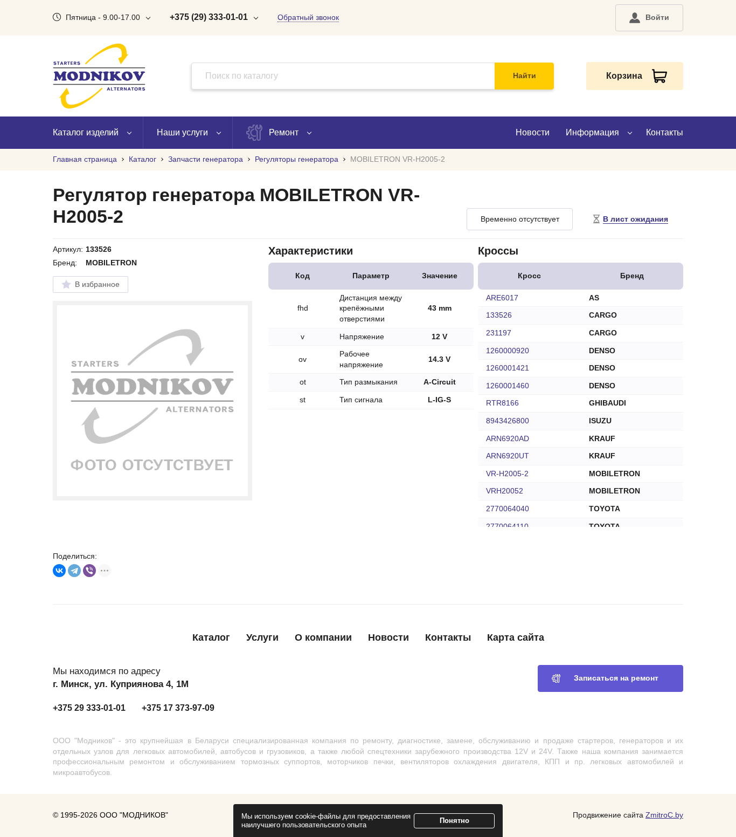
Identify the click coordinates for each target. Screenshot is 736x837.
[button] (649, 17)
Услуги (262, 637)
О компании (323, 637)
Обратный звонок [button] (308, 17)
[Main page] (99, 76)
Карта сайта (515, 637)
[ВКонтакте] (59, 570)
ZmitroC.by (664, 815)
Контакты (664, 132)
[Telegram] (74, 570)
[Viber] (89, 570)
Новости (533, 132)
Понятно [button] (454, 821)
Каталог (211, 637)
